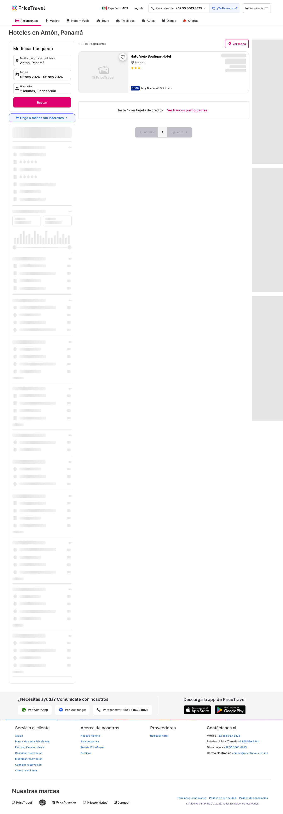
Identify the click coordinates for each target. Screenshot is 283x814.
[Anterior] (85, 72)
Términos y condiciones (191, 798)
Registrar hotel (159, 735)
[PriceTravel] (31, 8)
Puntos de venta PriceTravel (32, 741)
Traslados (128, 20)
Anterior (149, 132)
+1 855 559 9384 (249, 741)
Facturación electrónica (29, 747)
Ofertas (193, 20)
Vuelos (54, 20)
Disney (171, 20)
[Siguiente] (121, 72)
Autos (151, 20)
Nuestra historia (90, 735)
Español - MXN (118, 8)
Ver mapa (239, 44)
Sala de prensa (90, 741)
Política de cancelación (253, 798)
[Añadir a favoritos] (123, 57)
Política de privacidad (222, 798)
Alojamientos (29, 20)
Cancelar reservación (28, 764)
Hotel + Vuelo (80, 20)
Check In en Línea (26, 770)
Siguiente (177, 132)
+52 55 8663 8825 (235, 747)
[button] (42, 60)
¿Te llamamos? (227, 8)
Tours (105, 20)
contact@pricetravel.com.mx (250, 753)
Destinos (86, 753)
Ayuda (139, 8)
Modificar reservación (28, 758)
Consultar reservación (28, 753)
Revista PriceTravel (92, 747)
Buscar (42, 102)
